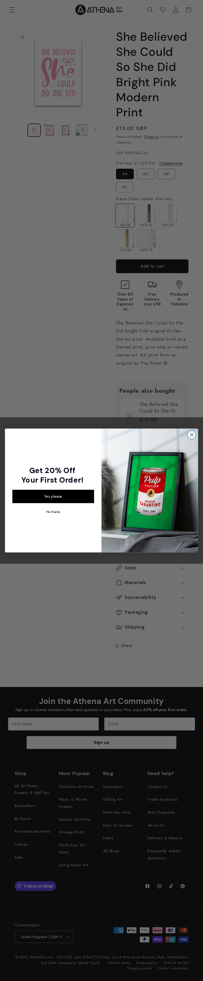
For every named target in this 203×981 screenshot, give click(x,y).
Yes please (53, 496)
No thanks (53, 511)
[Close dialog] (191, 434)
